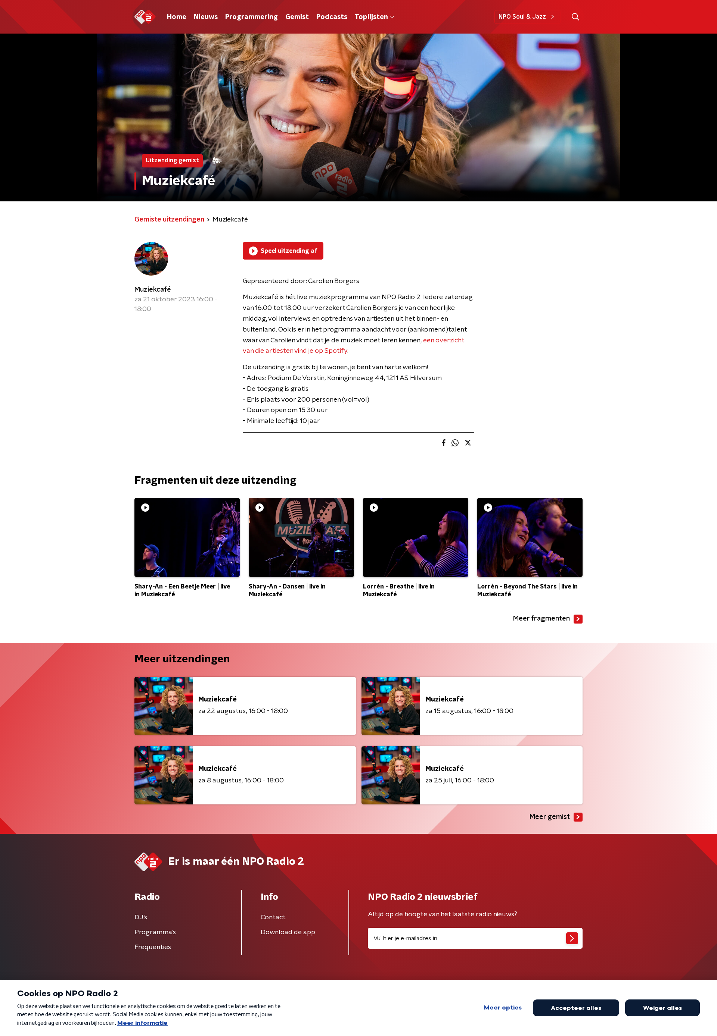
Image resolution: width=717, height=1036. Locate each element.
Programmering (251, 17)
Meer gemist (550, 817)
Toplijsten (371, 17)
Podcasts (331, 17)
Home (176, 17)
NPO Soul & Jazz (522, 17)
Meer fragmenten (541, 618)
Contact (273, 917)
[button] (575, 17)
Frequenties (152, 947)
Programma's (155, 932)
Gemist (297, 17)
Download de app (288, 932)
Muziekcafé (152, 289)
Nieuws (206, 17)
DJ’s (140, 917)
